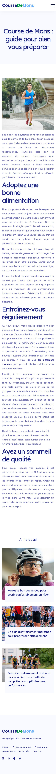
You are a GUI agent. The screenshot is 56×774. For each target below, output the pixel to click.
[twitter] (20, 758)
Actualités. (24, 751)
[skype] (9, 758)
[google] (14, 758)
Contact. (37, 751)
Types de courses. (22, 747)
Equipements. (9, 751)
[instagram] (3, 758)
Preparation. (41, 747)
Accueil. (6, 747)
